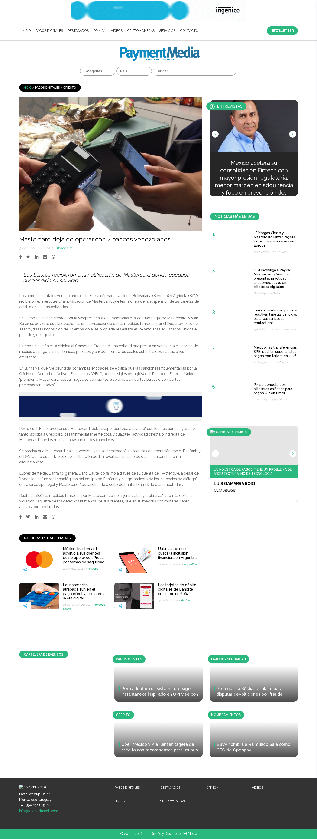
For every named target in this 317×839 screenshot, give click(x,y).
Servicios (167, 31)
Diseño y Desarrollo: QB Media (174, 834)
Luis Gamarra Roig (234, 483)
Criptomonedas (141, 31)
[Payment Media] (160, 48)
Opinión (99, 31)
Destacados (78, 31)
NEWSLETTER (282, 31)
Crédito (69, 87)
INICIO (26, 31)
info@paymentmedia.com (38, 811)
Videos (117, 31)
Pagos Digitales (49, 31)
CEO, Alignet (224, 490)
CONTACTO (189, 31)
